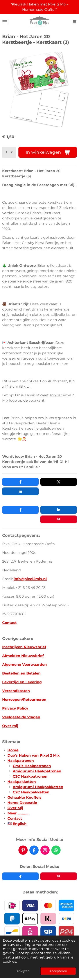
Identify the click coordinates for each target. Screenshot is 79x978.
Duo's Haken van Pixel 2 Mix (33, 755)
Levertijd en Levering (22, 682)
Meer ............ (17, 813)
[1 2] (9, 152)
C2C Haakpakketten (31, 792)
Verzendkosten (16, 691)
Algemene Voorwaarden (24, 664)
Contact (9, 623)
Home (12, 750)
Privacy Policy (15, 708)
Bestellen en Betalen (21, 673)
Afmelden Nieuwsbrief (23, 656)
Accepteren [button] (58, 971)
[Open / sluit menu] (5, 21)
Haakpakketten (21, 782)
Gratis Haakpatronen (32, 766)
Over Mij (15, 808)
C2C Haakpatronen (30, 776)
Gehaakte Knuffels (24, 797)
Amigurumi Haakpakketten (38, 787)
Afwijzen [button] (22, 971)
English (20, 824)
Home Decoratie (22, 803)
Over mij (10, 726)
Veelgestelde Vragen (21, 717)
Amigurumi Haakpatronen (37, 771)
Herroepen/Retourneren (24, 699)
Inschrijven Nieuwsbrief (24, 647)
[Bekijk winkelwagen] (74, 21)
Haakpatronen (20, 761)
